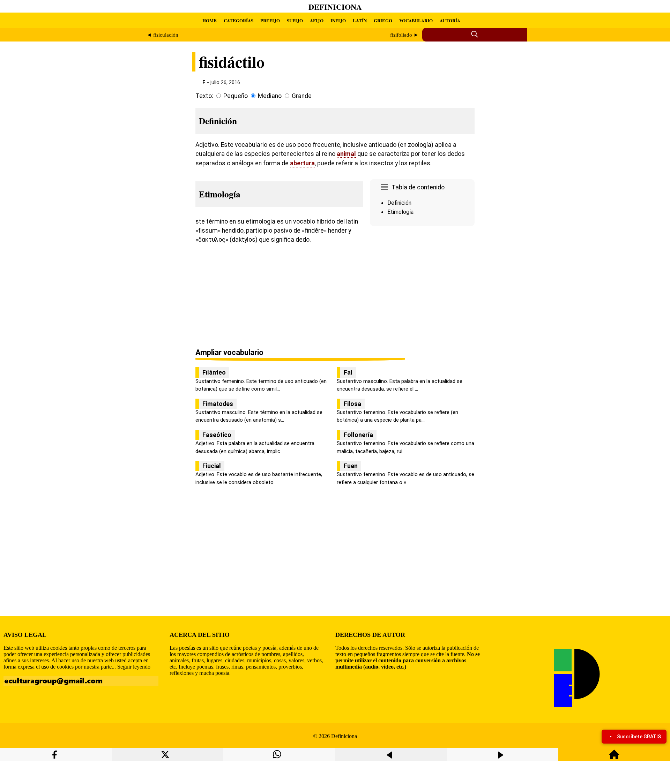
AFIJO (316, 20)
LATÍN (360, 20)
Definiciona (335, 7)
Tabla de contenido (418, 187)
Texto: (204, 95)
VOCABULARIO (416, 20)
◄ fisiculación (162, 35)
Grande (302, 95)
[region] (422, 288)
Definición (399, 202)
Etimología (400, 212)
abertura (302, 163)
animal (346, 153)
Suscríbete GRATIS (639, 736)
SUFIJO (295, 20)
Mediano (270, 95)
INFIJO (338, 20)
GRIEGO (383, 20)
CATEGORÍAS (238, 20)
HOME (209, 20)
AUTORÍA (450, 20)
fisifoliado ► (404, 35)
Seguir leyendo (133, 667)
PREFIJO (270, 20)
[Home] (614, 758)
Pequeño (235, 95)
